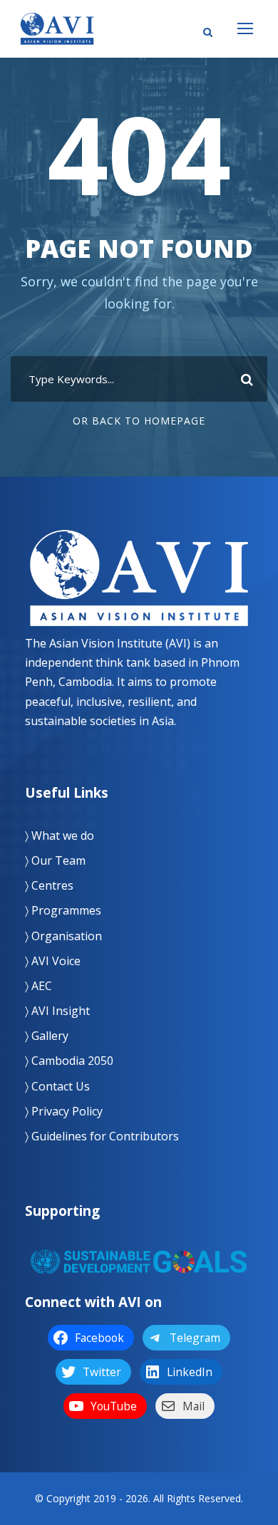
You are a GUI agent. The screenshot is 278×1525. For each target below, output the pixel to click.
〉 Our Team (55, 860)
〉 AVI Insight (57, 1011)
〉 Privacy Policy (64, 1111)
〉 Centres (49, 885)
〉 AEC (38, 986)
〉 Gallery (46, 1035)
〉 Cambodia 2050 (69, 1060)
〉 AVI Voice (53, 961)
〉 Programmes (63, 910)
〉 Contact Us (57, 1086)
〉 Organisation (63, 936)
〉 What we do (59, 835)
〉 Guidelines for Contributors (102, 1136)
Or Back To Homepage (139, 420)
